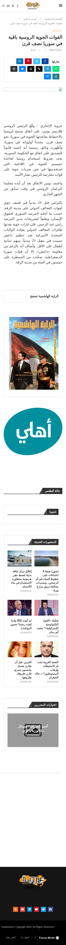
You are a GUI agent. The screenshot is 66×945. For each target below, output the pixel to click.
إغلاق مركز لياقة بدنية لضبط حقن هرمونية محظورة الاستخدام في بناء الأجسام (21, 579)
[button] (10, 730)
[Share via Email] (47, 76)
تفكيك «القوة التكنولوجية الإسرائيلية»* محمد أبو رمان (47, 626)
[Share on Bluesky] (22, 69)
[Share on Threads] (30, 69)
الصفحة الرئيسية (53, 18)
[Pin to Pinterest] (28, 61)
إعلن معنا (11, 937)
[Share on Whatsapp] (55, 69)
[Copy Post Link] (39, 69)
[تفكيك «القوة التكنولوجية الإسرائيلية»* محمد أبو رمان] (46, 608)
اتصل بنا (25, 937)
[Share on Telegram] (47, 69)
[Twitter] (12, 5)
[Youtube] (3, 5)
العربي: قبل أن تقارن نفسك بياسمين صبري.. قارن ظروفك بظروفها (22, 670)
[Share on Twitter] (36, 61)
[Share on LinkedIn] (19, 61)
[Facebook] (17, 5)
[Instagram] (8, 5)
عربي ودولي (30, 18)
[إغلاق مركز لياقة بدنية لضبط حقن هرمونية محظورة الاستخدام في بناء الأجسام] (20, 558)
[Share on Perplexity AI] (55, 76)
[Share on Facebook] (45, 61)
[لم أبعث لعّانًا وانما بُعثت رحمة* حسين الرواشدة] (20, 608)
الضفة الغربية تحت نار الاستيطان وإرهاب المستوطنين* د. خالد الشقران (46, 670)
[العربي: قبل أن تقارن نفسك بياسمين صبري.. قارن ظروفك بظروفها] (20, 649)
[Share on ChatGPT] (13, 69)
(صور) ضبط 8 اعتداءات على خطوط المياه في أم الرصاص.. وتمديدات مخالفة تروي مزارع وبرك (47, 581)
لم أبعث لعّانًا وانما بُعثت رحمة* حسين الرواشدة (21, 624)
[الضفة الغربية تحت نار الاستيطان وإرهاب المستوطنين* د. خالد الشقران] (46, 649)
